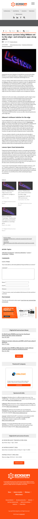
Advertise (30, 499)
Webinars (27, 492)
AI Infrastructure (7, 10)
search (24, 17)
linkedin (17, 17)
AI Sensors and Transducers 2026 (14, 441)
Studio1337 (22, 514)
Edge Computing (19, 14)
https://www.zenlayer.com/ (22, 426)
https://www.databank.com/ (15, 400)
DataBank (4, 397)
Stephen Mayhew (13, 41)
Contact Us (15, 504)
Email (3, 285)
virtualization (5, 254)
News (9, 492)
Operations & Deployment (27, 44)
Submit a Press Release (25, 502)
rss (13, 17)
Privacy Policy (22, 504)
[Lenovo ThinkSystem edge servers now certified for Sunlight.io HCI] (9, 186)
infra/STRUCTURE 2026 (12, 456)
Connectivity (24, 10)
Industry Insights (18, 492)
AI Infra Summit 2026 (16, 449)
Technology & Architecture (7, 46)
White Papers (19, 494)
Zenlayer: (4, 423)
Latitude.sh (4, 403)
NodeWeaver (5, 409)
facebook (20, 17)
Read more (19, 356)
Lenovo (3, 74)
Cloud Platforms (16, 10)
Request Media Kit (10, 499)
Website (4, 289)
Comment (5, 268)
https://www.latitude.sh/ (12, 406)
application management (8, 252)
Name (4, 282)
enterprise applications (20, 252)
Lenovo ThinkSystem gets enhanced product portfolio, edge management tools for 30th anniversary (24, 194)
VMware (6, 82)
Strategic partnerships (21, 499)
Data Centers (31, 10)
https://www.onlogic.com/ (8, 420)
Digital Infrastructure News (15, 44)
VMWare (11, 254)
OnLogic (4, 416)
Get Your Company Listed (13, 502)
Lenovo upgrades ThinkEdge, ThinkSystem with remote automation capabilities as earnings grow (9, 220)
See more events (19, 462)
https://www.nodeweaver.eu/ (20, 412)
